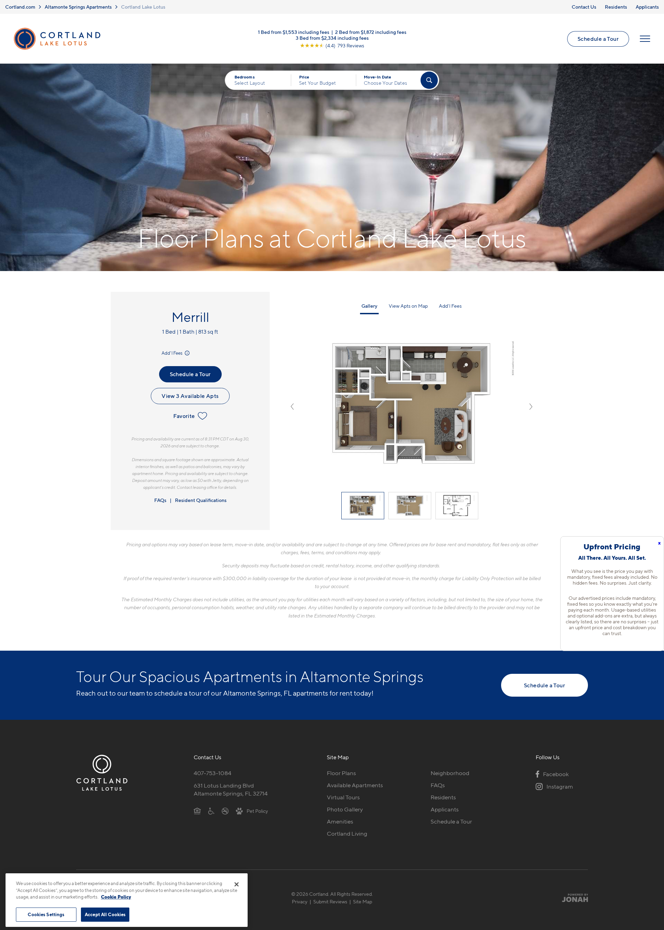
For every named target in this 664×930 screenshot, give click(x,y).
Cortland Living (347, 833)
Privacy (299, 901)
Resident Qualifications (201, 500)
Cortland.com (20, 7)
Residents (616, 7)
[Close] (236, 884)
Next (531, 406)
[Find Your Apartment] (429, 80)
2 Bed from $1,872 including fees (370, 32)
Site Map (362, 901)
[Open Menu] (645, 39)
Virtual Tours (343, 797)
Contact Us (584, 7)
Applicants (647, 7)
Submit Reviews (330, 901)
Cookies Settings (46, 914)
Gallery (369, 306)
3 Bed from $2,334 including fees (332, 38)
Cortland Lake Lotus (143, 7)
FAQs (160, 500)
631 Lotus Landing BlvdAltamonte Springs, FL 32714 (231, 789)
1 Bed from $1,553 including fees (293, 32)
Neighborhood (450, 773)
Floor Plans (341, 773)
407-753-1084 (212, 773)
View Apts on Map (408, 306)
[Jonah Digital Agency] (572, 897)
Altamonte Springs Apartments (78, 7)
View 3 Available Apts (190, 395)
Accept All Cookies (105, 914)
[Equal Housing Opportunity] (197, 811)
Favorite (184, 415)
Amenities (340, 821)
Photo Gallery (345, 809)
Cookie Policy (116, 897)
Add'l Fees (172, 353)
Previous (292, 406)
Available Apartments (355, 785)
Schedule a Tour (598, 38)
